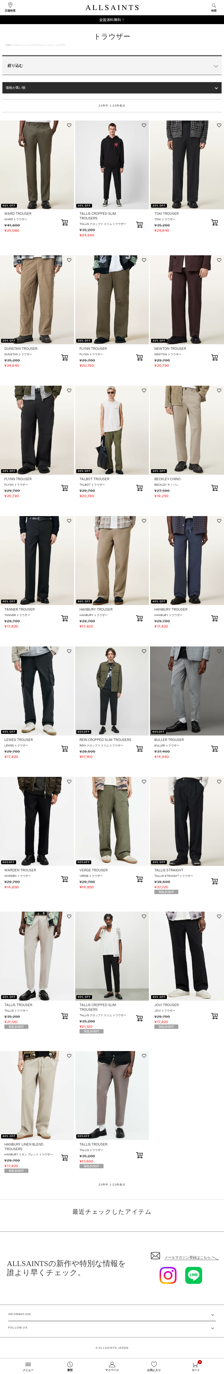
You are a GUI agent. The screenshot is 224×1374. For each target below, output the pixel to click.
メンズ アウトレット (36, 45)
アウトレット (19, 45)
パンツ (51, 45)
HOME (8, 45)
